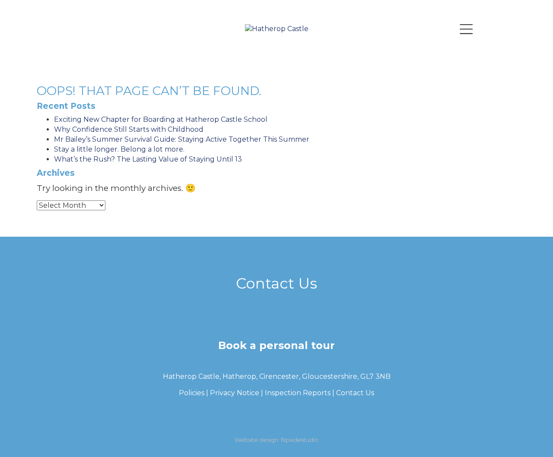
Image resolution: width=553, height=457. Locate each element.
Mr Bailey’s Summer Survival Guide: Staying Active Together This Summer (181, 139)
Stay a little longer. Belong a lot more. (119, 149)
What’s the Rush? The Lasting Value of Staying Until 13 (148, 159)
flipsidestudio (299, 439)
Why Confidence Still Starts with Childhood (128, 129)
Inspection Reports (298, 393)
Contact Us (355, 393)
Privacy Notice (234, 393)
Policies (191, 393)
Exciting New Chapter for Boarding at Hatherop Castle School (160, 119)
